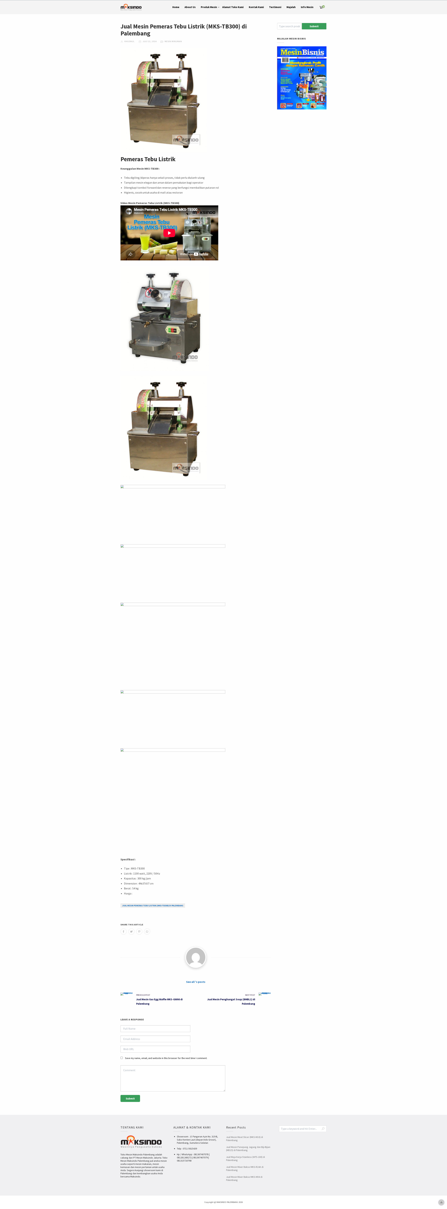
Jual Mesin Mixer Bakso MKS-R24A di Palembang (244, 1168)
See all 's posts (195, 982)
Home (175, 7)
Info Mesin (307, 7)
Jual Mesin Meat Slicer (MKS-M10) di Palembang (244, 1138)
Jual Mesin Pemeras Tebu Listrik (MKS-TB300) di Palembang (152, 905)
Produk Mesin (209, 7)
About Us (190, 7)
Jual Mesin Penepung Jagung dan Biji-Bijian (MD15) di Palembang (248, 1148)
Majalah (291, 7)
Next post (250, 995)
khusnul (129, 41)
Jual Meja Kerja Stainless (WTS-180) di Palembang (245, 1158)
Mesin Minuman (173, 41)
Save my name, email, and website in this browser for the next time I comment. (166, 1058)
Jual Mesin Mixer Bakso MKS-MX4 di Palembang (244, 1178)
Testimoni (275, 7)
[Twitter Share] (131, 931)
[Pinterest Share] (139, 931)
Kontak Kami (256, 7)
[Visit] (196, 957)
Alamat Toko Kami (233, 7)
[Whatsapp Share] (147, 931)
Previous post (143, 995)
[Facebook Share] (123, 931)
